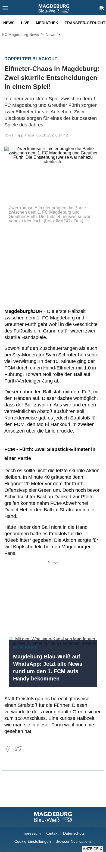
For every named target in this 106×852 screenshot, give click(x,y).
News (8, 23)
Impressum (31, 833)
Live (25, 23)
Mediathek (47, 23)
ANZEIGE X (92, 849)
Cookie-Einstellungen (32, 841)
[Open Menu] (5, 9)
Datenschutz (74, 833)
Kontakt (51, 833)
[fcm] (53, 816)
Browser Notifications (73, 841)
